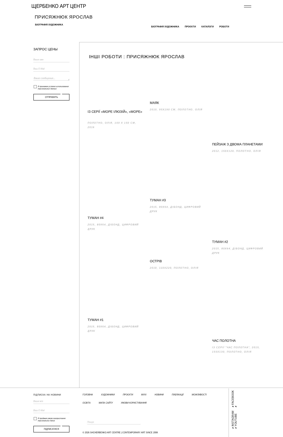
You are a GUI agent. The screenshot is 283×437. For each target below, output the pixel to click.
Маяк (154, 103)
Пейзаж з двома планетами (237, 144)
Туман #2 (220, 242)
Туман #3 (158, 200)
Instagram (232, 418)
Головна (88, 394)
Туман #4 (96, 218)
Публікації (178, 394)
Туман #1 (96, 320)
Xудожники (108, 394)
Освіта (87, 403)
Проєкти (190, 26)
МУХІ (143, 394)
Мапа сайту (106, 403)
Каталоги (207, 26)
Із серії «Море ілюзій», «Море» (115, 111)
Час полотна (224, 340)
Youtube (235, 419)
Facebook (232, 397)
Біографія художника (49, 24)
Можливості (199, 394)
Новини (159, 394)
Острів (156, 261)
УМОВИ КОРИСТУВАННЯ (134, 403)
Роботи (224, 26)
